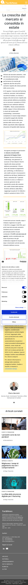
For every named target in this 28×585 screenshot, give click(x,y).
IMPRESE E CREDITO (7, 461)
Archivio (5, 556)
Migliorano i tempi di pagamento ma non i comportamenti (10, 465)
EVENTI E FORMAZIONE (8, 432)
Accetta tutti (14, 312)
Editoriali (5, 559)
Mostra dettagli (19, 307)
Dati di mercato (7, 564)
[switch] (24, 292)
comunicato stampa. (11, 369)
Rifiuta (14, 322)
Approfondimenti (8, 561)
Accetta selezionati (14, 317)
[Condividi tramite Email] (1, 78)
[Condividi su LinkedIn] (1, 75)
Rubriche (5, 566)
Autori (4, 569)
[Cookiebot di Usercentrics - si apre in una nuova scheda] (20, 262)
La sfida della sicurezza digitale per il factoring (11, 495)
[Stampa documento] (1, 84)
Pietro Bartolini (14, 393)
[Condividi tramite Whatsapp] (1, 81)
